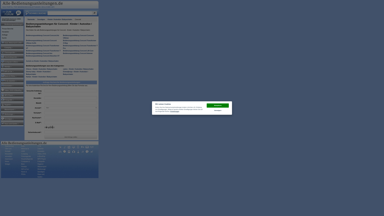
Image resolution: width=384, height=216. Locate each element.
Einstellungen (174, 111)
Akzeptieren (218, 105)
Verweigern (217, 110)
